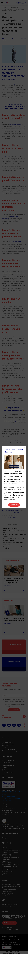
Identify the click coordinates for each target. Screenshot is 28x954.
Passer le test (14, 504)
